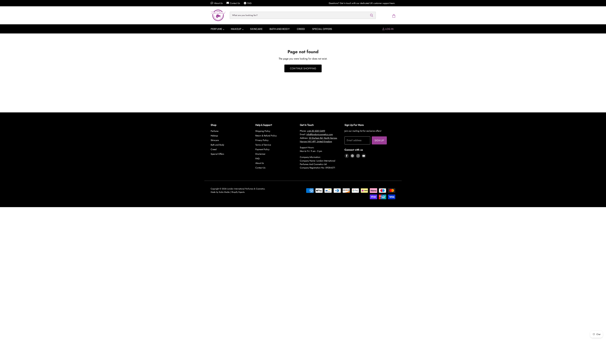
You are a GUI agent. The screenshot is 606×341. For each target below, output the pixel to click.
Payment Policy (262, 149)
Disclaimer (260, 154)
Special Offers (322, 28)
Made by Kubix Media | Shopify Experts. (228, 192)
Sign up (379, 140)
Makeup (236, 28)
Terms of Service (263, 144)
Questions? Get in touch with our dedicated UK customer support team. (362, 3)
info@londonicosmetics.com (319, 134)
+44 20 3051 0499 (316, 130)
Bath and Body (280, 28)
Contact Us (235, 3)
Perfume (217, 28)
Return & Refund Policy (266, 135)
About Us (218, 3)
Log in (389, 28)
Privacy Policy (261, 140)
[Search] (371, 15)
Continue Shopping (303, 68)
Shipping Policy (262, 131)
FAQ (249, 3)
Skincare (256, 28)
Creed (301, 28)
